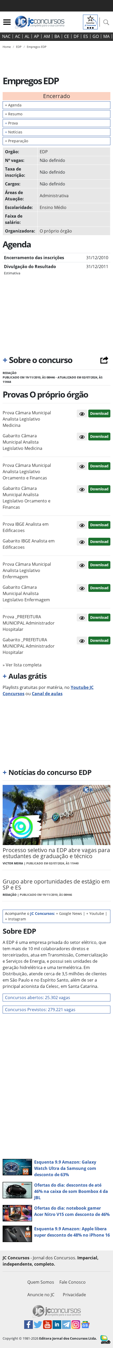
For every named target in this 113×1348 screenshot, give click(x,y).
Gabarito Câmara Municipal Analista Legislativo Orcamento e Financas (26, 497)
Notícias (13, 131)
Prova (11, 123)
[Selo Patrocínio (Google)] (90, 21)
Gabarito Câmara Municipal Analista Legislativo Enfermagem (26, 593)
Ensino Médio (53, 207)
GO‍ (96, 36)
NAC (6, 36)
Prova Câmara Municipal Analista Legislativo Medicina (27, 419)
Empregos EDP (37, 47)
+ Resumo (13, 113)
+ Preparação (16, 140)
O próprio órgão (56, 231)
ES (85, 36)
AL (27, 36)
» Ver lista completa (22, 665)
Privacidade (74, 1295)
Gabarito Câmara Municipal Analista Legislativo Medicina (22, 442)
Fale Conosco (72, 1282)
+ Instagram (15, 918)
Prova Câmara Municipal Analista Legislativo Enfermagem (27, 570)
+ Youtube (95, 913)
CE (66, 36)
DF (76, 36)
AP (36, 36)
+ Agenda (13, 105)
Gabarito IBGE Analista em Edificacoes (29, 544)
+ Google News (69, 913)
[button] (82, 413)
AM (47, 36)
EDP (44, 152)
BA (57, 36)
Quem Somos (40, 1282)
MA (106, 36)
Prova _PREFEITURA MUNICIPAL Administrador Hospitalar (29, 623)
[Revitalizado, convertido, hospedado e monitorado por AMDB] (105, 1339)
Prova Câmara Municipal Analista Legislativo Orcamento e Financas (27, 471)
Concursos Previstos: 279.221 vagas (40, 1009)
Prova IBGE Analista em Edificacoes (26, 527)
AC (17, 36)
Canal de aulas (47, 693)
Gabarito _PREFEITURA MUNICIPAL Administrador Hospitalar (29, 646)
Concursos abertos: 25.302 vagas (37, 997)
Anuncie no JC (40, 1295)
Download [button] (99, 413)
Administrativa (54, 196)
